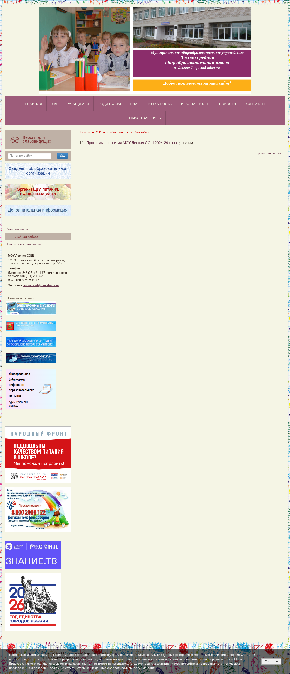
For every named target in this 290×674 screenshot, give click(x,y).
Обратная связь (145, 118)
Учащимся (78, 103)
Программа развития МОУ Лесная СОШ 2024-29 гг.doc (132, 143)
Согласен (271, 661)
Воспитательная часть (24, 244)
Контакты (255, 103)
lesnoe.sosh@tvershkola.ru (41, 285)
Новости (227, 103)
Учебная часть (18, 229)
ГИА (134, 103)
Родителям (109, 103)
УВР (54, 103)
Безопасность (195, 103)
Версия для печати (268, 153)
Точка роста (159, 103)
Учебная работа (26, 237)
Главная (33, 103)
